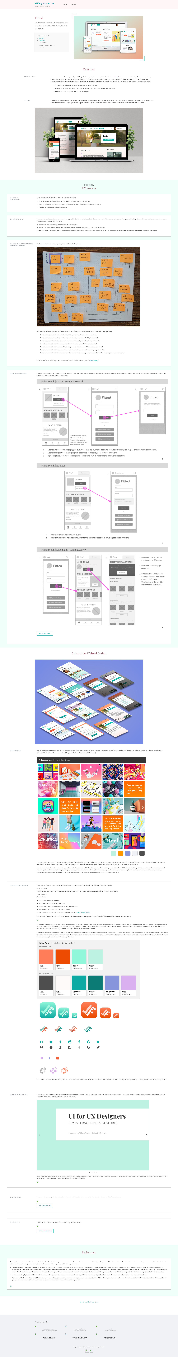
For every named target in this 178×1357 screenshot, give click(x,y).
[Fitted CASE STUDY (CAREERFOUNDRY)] (110, 1326)
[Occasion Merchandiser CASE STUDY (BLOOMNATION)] (49, 1334)
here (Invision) (94, 360)
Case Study (42, 40)
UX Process (43, 42)
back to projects (93, 1302)
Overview (41, 38)
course (116, 77)
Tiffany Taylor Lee (44, 3)
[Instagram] (91, 1352)
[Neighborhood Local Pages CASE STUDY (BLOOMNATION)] (79, 1334)
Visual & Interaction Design (47, 45)
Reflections (43, 48)
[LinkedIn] (87, 1352)
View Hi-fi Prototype (45, 1231)
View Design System (45, 1205)
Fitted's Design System (83, 912)
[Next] (143, 807)
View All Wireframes (45, 633)
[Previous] (40, 807)
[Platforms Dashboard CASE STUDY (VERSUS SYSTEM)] (79, 1326)
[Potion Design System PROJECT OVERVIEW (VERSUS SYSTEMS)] (49, 1326)
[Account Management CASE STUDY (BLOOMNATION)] (110, 1334)
